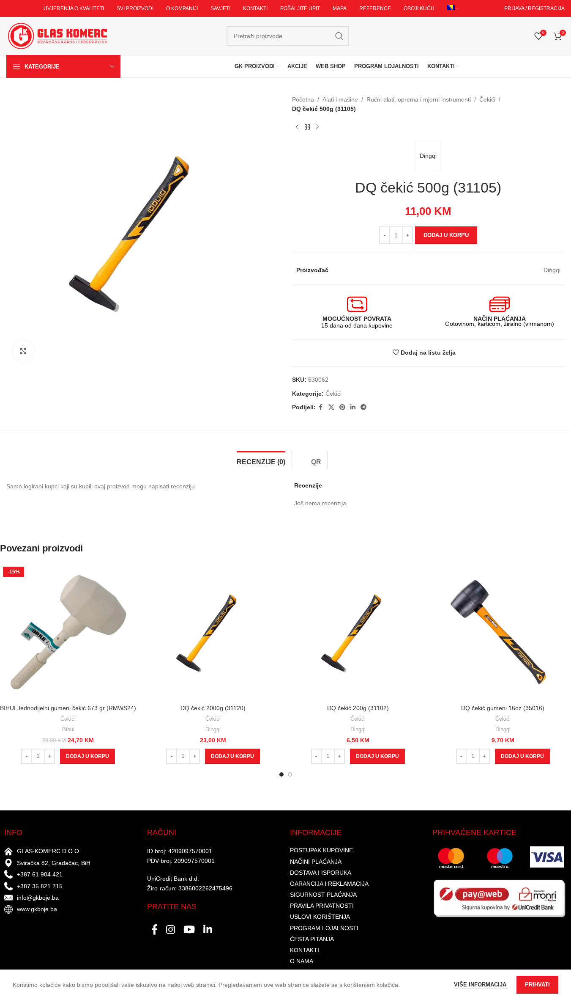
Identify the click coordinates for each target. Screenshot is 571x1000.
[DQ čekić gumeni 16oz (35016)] (502, 632)
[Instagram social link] (170, 930)
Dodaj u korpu (446, 235)
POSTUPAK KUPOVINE (321, 850)
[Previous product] (297, 127)
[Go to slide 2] (290, 774)
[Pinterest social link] (342, 407)
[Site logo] (57, 35)
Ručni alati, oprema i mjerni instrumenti (418, 99)
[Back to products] (307, 127)
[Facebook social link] (321, 407)
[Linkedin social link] (353, 407)
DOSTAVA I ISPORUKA (320, 872)
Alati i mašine (340, 99)
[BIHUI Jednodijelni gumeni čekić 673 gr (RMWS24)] (68, 632)
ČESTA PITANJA (312, 939)
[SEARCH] (339, 36)
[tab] (261, 460)
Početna (303, 99)
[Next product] (317, 127)
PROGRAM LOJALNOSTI (324, 928)
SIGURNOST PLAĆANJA (323, 894)
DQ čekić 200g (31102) (358, 708)
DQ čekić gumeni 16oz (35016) (502, 708)
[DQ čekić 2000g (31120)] (213, 632)
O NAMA (301, 961)
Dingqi (428, 155)
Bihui (68, 729)
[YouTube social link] (189, 930)
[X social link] (331, 407)
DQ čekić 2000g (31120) (213, 708)
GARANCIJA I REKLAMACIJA (329, 883)
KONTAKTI (304, 950)
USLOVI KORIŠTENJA (320, 916)
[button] (87, 756)
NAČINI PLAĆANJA (316, 861)
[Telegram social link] (363, 407)
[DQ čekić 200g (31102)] (358, 632)
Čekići (487, 99)
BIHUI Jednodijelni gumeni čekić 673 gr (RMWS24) (68, 708)
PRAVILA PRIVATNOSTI (322, 905)
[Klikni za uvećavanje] (23, 350)
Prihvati (537, 984)
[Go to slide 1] (281, 774)
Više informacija (481, 984)
